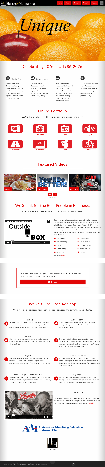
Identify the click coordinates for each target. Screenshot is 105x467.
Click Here (52, 282)
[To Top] (52, 462)
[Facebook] (73, 464)
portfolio (91, 403)
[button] (68, 2)
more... (63, 256)
